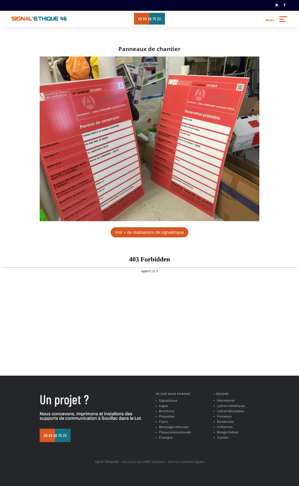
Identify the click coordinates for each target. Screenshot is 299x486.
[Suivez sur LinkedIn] (277, 5)
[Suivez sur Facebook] (284, 5)
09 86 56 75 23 (149, 18)
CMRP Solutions (154, 462)
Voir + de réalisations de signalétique (149, 232)
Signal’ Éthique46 (107, 462)
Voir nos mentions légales (186, 462)
